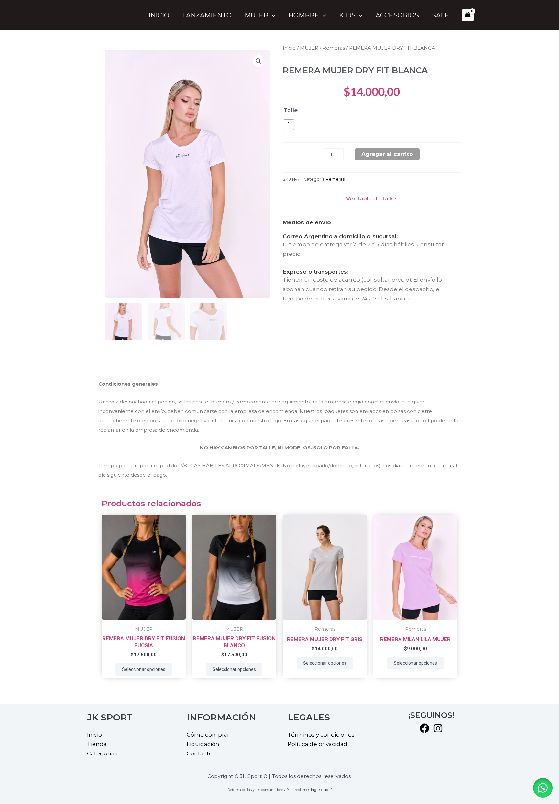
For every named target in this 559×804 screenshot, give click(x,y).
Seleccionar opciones (143, 669)
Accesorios (397, 15)
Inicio (158, 15)
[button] (543, 788)
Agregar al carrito (387, 154)
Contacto (200, 753)
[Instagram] (438, 728)
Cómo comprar (208, 734)
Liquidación (203, 744)
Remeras (334, 48)
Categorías (102, 753)
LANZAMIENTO (207, 15)
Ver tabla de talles (372, 198)
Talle (290, 110)
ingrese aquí (321, 790)
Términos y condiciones (321, 734)
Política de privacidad (317, 744)
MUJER (256, 15)
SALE (440, 15)
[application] (271, 15)
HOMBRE (303, 15)
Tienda (97, 744)
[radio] (289, 125)
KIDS (347, 15)
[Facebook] (424, 728)
